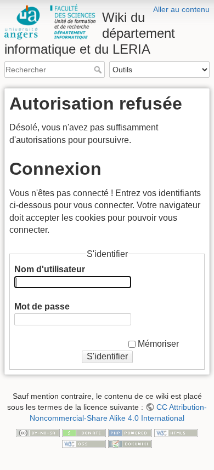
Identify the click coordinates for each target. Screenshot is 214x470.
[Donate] (84, 432)
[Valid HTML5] (176, 432)
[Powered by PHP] (130, 432)
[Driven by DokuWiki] (130, 443)
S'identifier (107, 356)
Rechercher (99, 69)
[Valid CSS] (84, 443)
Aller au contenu (181, 9)
